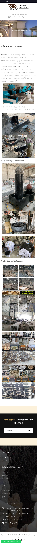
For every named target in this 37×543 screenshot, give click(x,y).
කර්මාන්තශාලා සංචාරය (22, 30)
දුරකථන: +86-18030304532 (19, 14)
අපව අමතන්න (6, 457)
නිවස (7, 30)
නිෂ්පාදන (5, 472)
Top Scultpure (6, 478)
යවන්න (9, 430)
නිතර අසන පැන (7, 490)
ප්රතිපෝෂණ (6, 493)
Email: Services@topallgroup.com (19, 17)
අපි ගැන (4, 460)
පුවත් (3, 497)
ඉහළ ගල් (5, 475)
